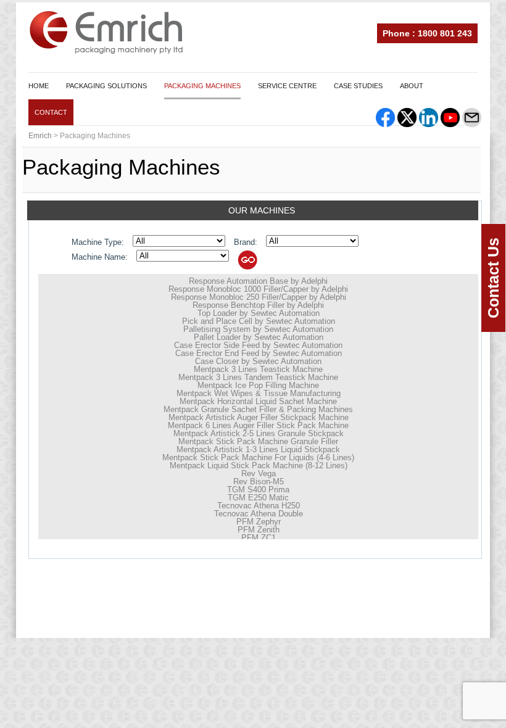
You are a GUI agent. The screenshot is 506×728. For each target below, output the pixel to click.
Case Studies (358, 85)
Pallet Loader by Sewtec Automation (258, 337)
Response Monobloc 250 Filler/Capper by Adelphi (258, 297)
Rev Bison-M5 (258, 481)
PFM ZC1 (258, 537)
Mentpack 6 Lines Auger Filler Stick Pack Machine (258, 425)
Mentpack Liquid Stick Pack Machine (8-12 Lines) (258, 465)
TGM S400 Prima (258, 489)
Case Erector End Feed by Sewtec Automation (258, 353)
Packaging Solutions (106, 85)
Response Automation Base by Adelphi (258, 281)
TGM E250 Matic (258, 497)
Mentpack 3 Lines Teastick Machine (258, 369)
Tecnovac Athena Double (258, 513)
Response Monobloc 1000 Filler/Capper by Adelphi (258, 289)
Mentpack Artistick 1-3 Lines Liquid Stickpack (258, 449)
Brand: (245, 242)
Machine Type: (98, 242)
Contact (51, 112)
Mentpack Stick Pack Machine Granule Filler (258, 441)
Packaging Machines (202, 85)
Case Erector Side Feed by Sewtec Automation (258, 345)
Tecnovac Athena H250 (258, 505)
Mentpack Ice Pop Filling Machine (258, 385)
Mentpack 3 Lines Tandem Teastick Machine (258, 377)
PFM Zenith (259, 529)
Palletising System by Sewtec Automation (258, 329)
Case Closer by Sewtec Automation (258, 361)
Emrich (40, 135)
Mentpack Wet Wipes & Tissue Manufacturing (258, 393)
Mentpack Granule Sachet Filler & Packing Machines (258, 409)
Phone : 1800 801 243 (427, 33)
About (411, 85)
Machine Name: (100, 257)
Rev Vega (258, 473)
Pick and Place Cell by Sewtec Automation (258, 321)
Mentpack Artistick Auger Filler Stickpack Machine (258, 417)
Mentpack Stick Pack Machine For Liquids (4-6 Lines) (258, 457)
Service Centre (287, 85)
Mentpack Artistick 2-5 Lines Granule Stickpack (258, 433)
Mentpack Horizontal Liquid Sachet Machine (258, 401)
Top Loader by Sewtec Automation (258, 313)
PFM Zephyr (258, 521)
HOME (38, 85)
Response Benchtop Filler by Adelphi (258, 305)
